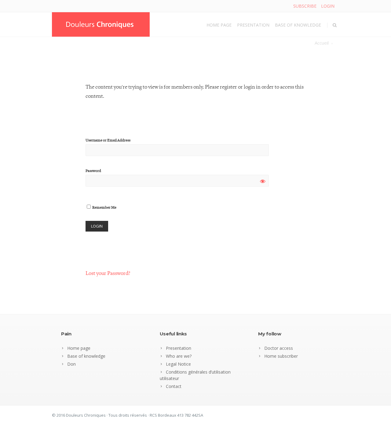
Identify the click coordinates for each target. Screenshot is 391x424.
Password (93, 171)
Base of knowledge (298, 25)
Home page (219, 25)
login (327, 6)
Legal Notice (178, 364)
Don (71, 364)
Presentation (253, 25)
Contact (173, 386)
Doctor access (278, 348)
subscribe (304, 6)
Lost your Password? (108, 273)
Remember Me (104, 207)
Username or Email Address (108, 140)
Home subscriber (281, 356)
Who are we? (179, 356)
